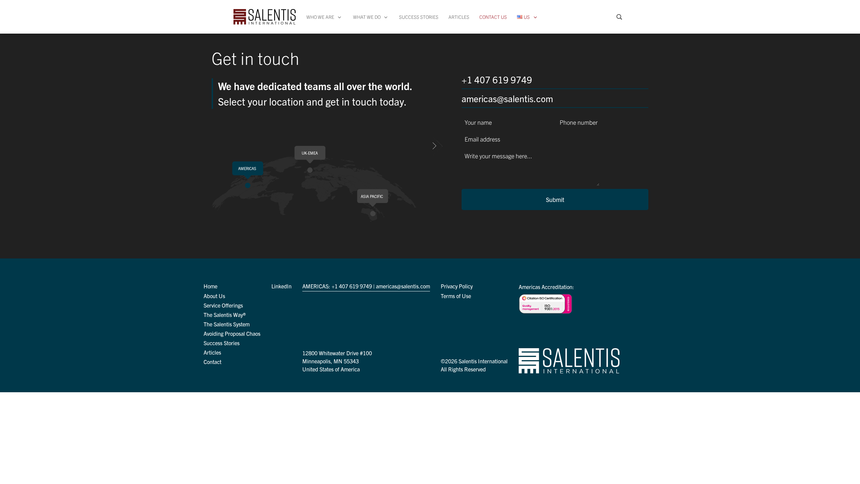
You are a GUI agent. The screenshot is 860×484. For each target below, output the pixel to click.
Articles (212, 352)
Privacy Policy (457, 286)
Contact (212, 361)
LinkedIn (281, 286)
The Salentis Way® (225, 314)
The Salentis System (227, 324)
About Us (214, 295)
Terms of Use (456, 295)
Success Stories (222, 342)
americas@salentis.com (507, 98)
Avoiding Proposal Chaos (232, 333)
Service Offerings (223, 305)
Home (210, 286)
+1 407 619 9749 (497, 79)
